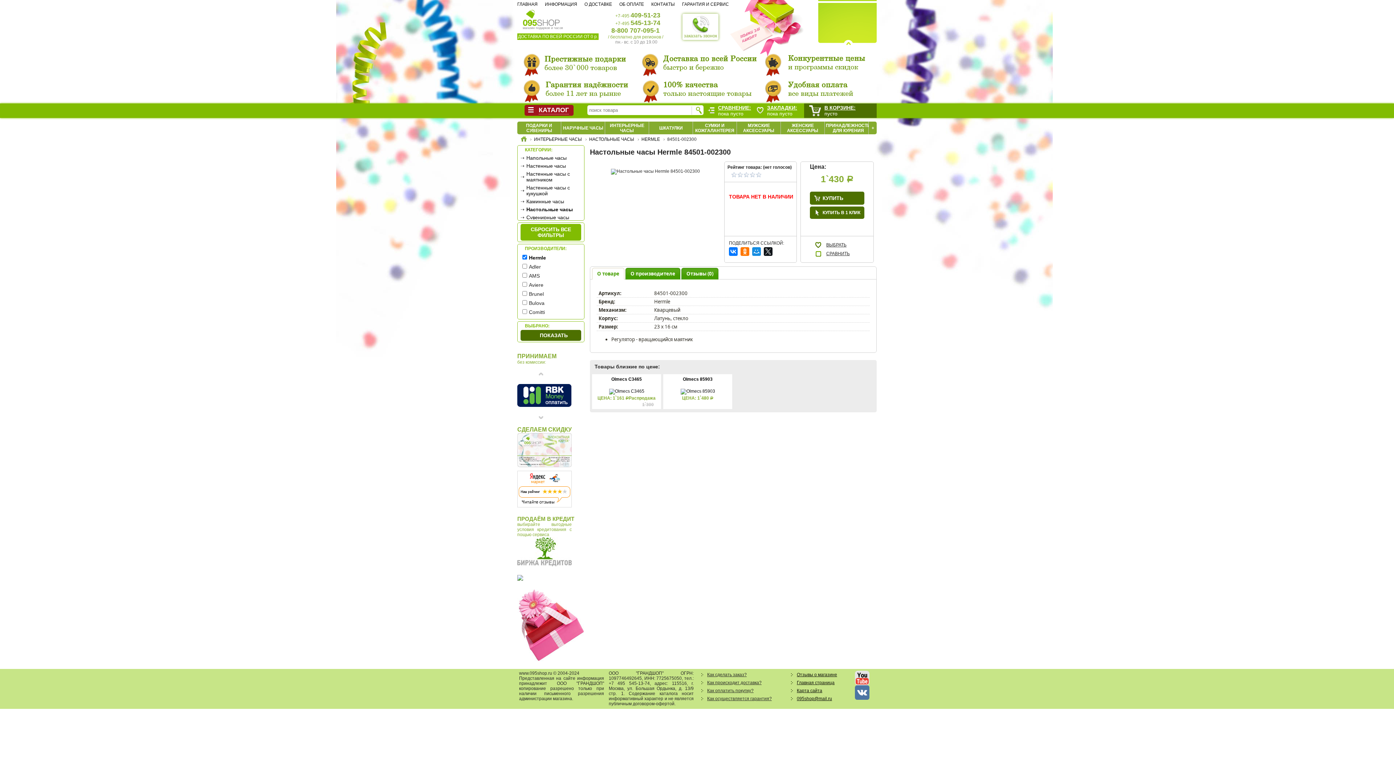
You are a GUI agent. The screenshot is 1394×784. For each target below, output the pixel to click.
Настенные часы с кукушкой (548, 190)
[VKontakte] (733, 251)
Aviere (536, 285)
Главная (527, 4)
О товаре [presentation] (608, 273)
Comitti (537, 312)
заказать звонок (700, 35)
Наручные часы (583, 128)
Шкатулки (671, 128)
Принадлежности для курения (848, 128)
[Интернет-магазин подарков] (524, 140)
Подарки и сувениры (539, 128)
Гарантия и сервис (705, 4)
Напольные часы (546, 158)
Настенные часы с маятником (548, 177)
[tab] (608, 273)
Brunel (536, 294)
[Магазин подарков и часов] (541, 17)
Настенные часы (546, 166)
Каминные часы (545, 201)
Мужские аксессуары (758, 128)
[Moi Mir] (756, 251)
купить (833, 198)
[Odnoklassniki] (745, 251)
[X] (768, 251)
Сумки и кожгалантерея (714, 128)
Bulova (537, 303)
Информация (561, 4)
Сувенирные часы (547, 217)
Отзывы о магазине (817, 674)
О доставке (598, 4)
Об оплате (631, 4)
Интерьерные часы (627, 128)
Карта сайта (809, 690)
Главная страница (816, 682)
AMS (534, 276)
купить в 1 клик (841, 212)
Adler (535, 267)
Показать (554, 335)
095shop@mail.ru (814, 698)
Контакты (663, 4)
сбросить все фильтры (551, 232)
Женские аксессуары (802, 128)
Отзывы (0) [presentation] (699, 273)
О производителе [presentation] (653, 273)
